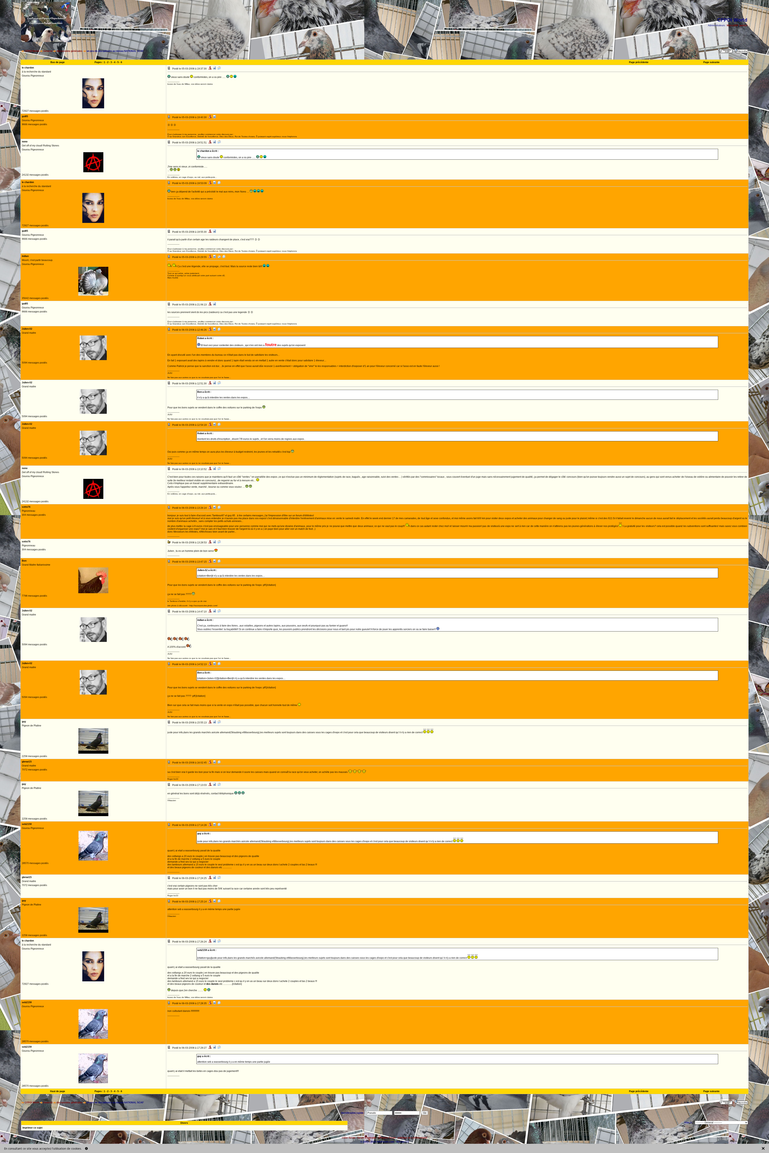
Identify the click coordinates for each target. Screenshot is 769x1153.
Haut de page (57, 1091)
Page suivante (711, 62)
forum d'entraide (366, 1137)
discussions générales (69, 51)
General (47, 51)
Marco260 (732, 25)
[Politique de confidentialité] (86, 1148)
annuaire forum (387, 1137)
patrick (743, 25)
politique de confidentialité (412, 1137)
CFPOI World (32, 51)
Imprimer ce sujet (32, 1127)
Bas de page (57, 62)
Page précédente (638, 62)
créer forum (348, 1137)
